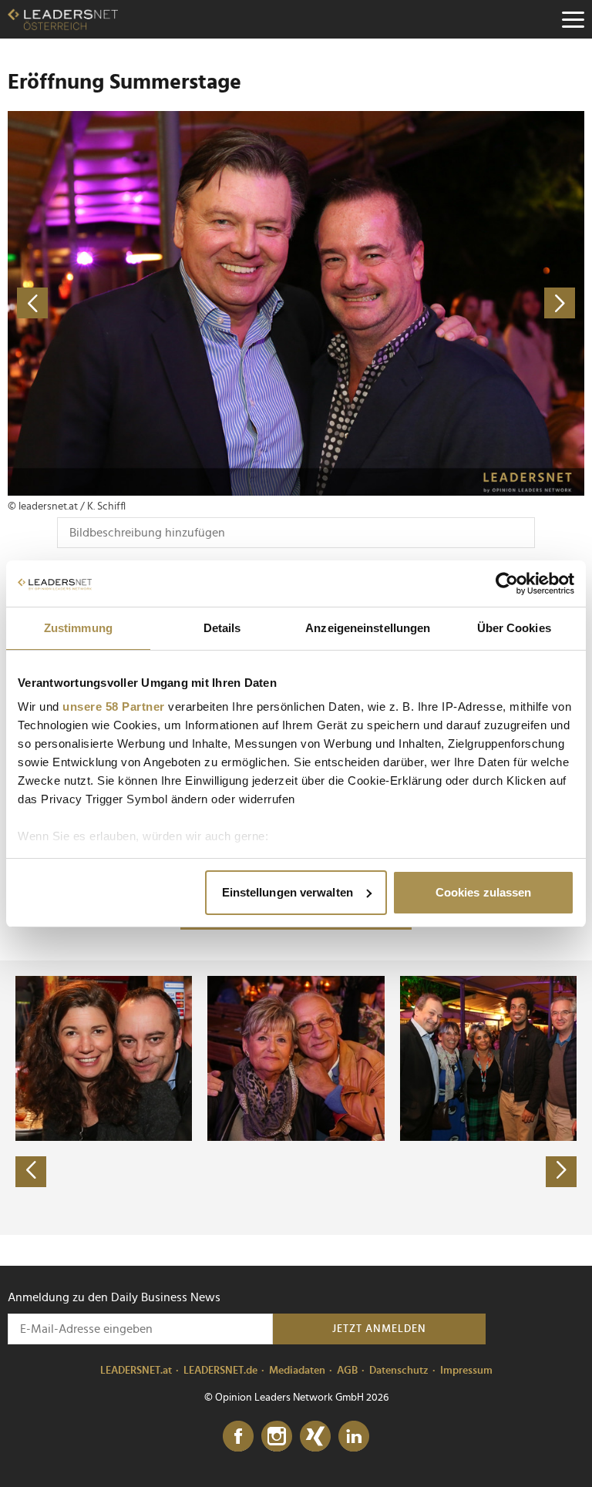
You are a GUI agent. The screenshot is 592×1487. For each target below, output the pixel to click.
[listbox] (296, 1098)
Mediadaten (297, 1370)
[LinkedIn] (353, 1436)
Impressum (466, 1370)
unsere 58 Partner (113, 706)
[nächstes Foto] (440, 303)
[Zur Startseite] (63, 19)
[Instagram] (276, 1436)
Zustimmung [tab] (78, 627)
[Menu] (572, 19)
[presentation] (30, 1171)
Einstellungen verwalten (287, 892)
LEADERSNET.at (136, 1370)
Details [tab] (222, 627)
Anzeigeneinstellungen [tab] (367, 627)
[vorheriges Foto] (152, 303)
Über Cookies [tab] (514, 627)
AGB (347, 1370)
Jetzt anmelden (379, 1329)
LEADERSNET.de (220, 1370)
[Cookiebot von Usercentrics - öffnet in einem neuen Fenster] (506, 583)
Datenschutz (399, 1370)
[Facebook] (238, 1436)
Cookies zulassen (484, 892)
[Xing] (315, 1436)
